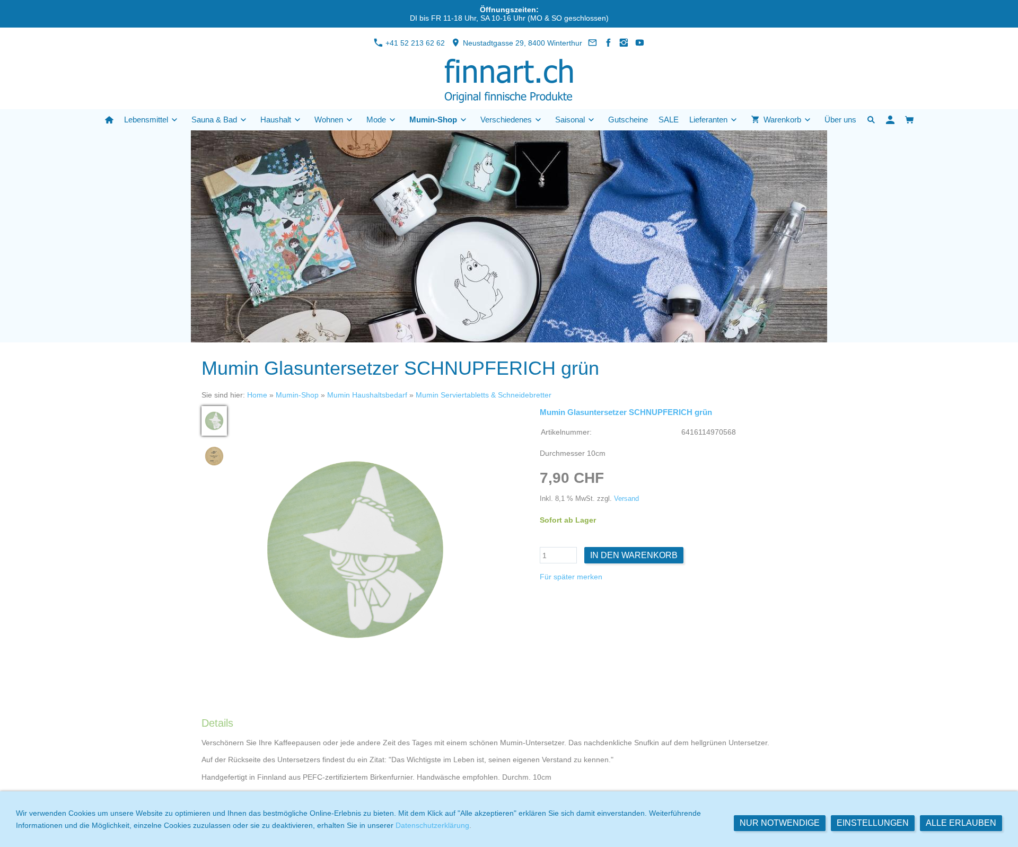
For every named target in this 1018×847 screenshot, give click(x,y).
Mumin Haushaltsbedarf (367, 395)
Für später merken (571, 576)
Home (257, 395)
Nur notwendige (780, 822)
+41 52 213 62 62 (414, 43)
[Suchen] (871, 119)
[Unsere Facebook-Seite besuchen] (608, 43)
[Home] (109, 119)
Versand (626, 498)
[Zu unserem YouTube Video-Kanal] (640, 43)
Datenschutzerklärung (432, 825)
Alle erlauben (961, 822)
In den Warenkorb (634, 555)
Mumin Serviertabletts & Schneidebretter (483, 395)
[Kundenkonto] (890, 119)
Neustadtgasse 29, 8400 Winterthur (521, 43)
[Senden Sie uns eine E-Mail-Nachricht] (592, 43)
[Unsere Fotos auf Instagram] (624, 43)
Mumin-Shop (297, 395)
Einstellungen (873, 822)
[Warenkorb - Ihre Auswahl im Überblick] (909, 119)
